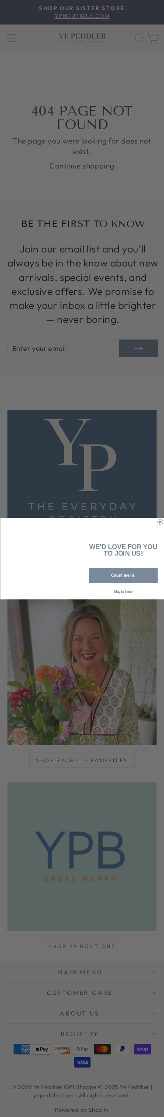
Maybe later (123, 591)
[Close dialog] (160, 522)
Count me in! (123, 575)
